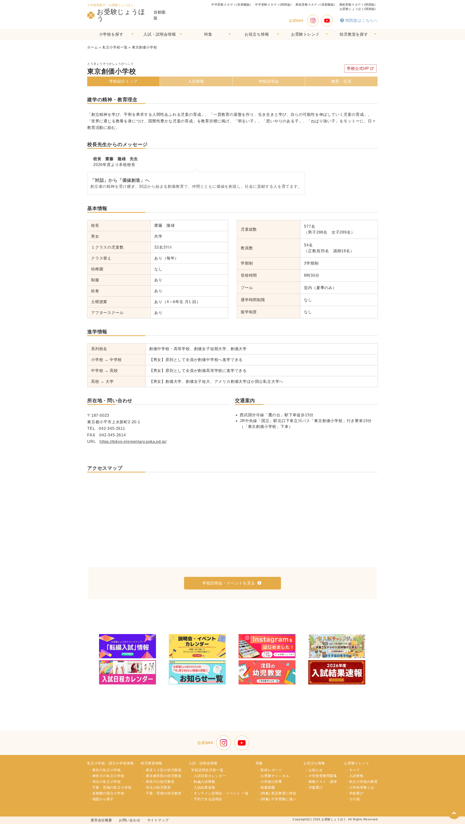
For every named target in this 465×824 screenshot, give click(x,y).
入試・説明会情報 (159, 34)
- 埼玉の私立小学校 (105, 782)
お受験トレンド (305, 34)
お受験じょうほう (121, 15)
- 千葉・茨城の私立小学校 (111, 787)
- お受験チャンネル (273, 776)
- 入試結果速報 (203, 787)
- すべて (353, 770)
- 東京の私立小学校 (105, 770)
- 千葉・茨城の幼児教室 (162, 793)
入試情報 (196, 81)
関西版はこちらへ (361, 20)
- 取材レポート (270, 770)
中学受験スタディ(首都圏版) (231, 4)
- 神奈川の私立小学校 (107, 776)
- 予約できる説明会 (206, 799)
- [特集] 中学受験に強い (277, 799)
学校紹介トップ (123, 81)
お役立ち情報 (257, 34)
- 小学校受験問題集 (321, 776)
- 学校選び (355, 793)
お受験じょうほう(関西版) (358, 9)
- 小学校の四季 (270, 782)
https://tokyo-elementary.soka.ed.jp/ (133, 441)
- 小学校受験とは (360, 787)
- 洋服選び (314, 787)
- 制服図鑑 (266, 787)
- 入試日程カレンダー (208, 776)
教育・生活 (341, 81)
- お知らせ (314, 770)
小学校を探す (111, 34)
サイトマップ (158, 820)
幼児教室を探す (354, 34)
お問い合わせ (129, 820)
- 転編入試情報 (203, 782)
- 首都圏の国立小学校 (107, 793)
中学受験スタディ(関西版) (273, 4)
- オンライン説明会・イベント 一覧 (219, 793)
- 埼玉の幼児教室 (157, 787)
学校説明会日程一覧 (207, 770)
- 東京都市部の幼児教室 (162, 776)
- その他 (353, 799)
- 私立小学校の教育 (362, 782)
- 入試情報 (355, 776)
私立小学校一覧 (115, 47)
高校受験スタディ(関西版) (357, 4)
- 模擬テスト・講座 (321, 782)
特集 (208, 34)
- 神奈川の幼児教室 (158, 782)
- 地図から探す (102, 799)
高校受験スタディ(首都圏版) (315, 4)
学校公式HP (358, 68)
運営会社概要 (101, 820)
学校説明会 (269, 81)
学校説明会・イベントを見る (228, 583)
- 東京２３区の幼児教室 (162, 770)
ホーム (92, 47)
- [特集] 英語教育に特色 (277, 793)
